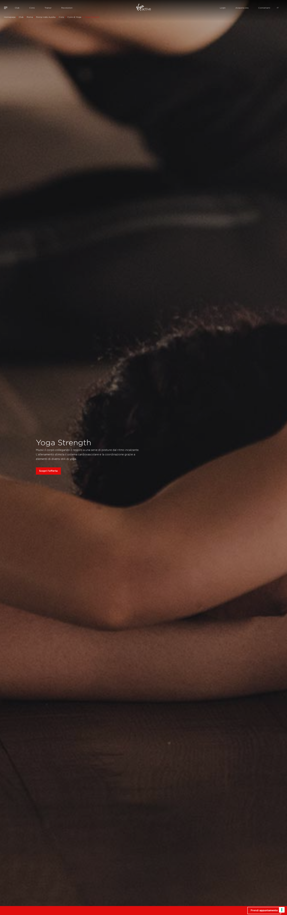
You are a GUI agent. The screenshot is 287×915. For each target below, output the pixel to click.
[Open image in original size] (143, 8)
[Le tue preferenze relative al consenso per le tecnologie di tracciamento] (282, 910)
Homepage (10, 17)
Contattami (264, 8)
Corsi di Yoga (74, 17)
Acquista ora (241, 8)
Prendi (264, 910)
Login (223, 8)
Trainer (48, 8)
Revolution (66, 8)
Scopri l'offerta (48, 470)
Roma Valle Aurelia (45, 17)
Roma (30, 17)
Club (17, 8)
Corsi (32, 8)
